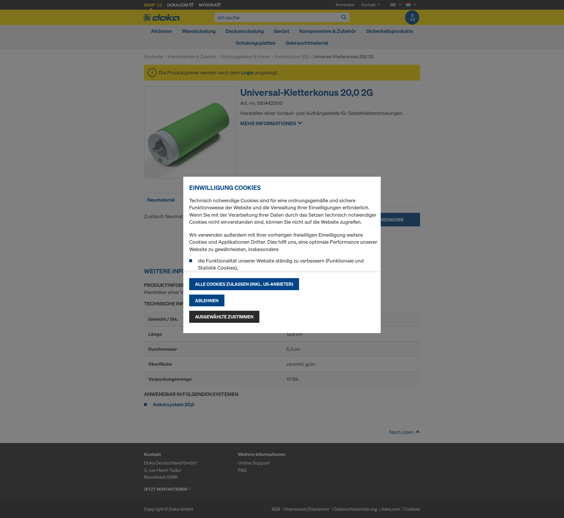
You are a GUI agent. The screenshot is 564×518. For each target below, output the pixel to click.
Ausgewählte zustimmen (224, 317)
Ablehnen (207, 300)
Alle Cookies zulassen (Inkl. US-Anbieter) (244, 284)
